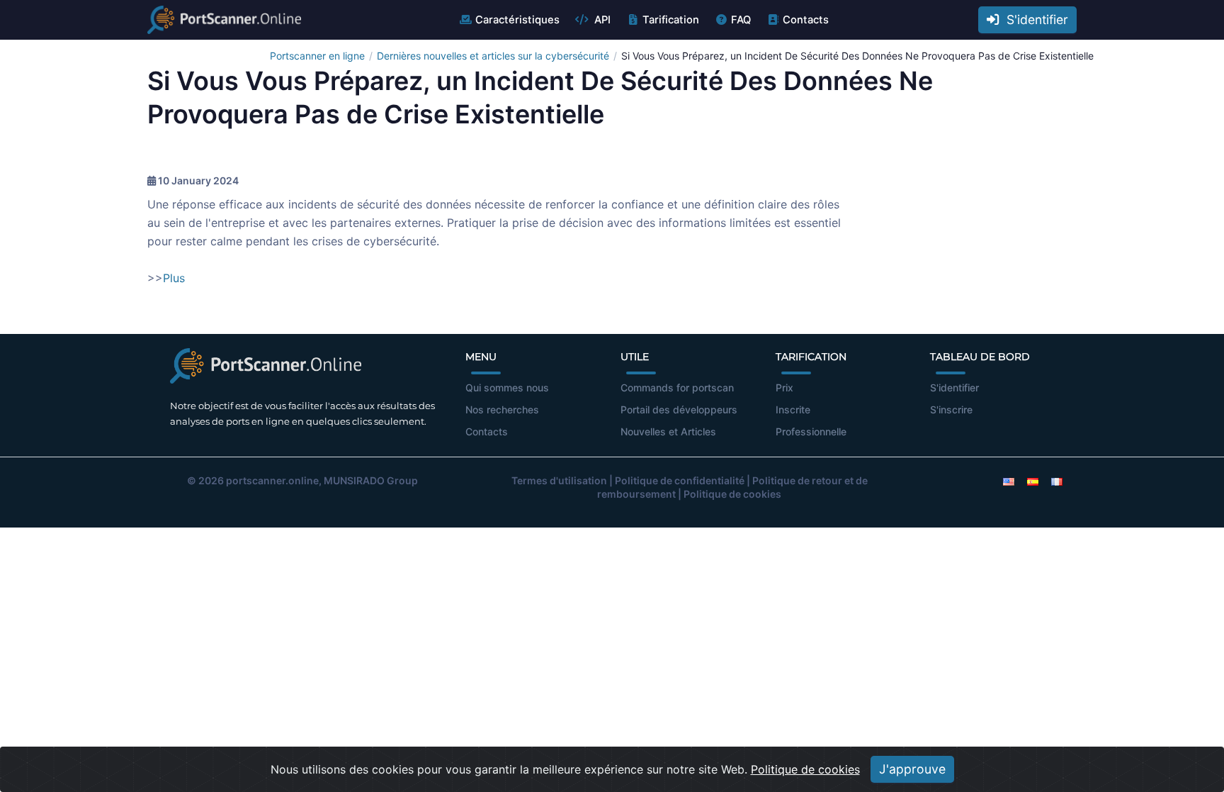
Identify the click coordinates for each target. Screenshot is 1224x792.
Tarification (670, 19)
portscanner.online (272, 480)
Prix (784, 387)
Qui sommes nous (507, 387)
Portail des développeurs (678, 409)
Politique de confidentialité (679, 480)
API (601, 19)
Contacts (806, 19)
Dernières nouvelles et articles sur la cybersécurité (493, 56)
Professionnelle (811, 431)
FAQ (741, 19)
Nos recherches (502, 409)
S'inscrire (951, 409)
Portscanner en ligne (317, 56)
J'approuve (912, 769)
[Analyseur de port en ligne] (224, 20)
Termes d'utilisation (559, 480)
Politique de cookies (732, 494)
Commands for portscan (677, 387)
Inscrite (793, 409)
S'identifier (1033, 19)
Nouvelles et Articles (668, 431)
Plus (174, 278)
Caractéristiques (517, 19)
